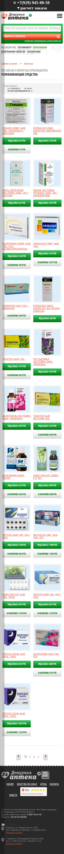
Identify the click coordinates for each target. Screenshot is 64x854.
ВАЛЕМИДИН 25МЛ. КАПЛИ (13, 477)
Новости (13, 795)
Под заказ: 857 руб (47, 604)
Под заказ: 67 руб (16, 141)
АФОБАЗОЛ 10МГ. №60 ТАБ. (46, 245)
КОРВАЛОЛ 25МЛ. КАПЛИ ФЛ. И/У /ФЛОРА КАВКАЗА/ (46, 308)
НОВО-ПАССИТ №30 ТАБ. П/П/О (13, 596)
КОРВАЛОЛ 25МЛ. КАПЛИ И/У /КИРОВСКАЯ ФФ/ (47, 131)
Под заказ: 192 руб (47, 203)
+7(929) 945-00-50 (33, 2)
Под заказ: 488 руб (47, 664)
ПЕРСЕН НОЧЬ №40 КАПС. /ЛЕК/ (13, 715)
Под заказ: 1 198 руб (47, 545)
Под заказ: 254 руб (17, 256)
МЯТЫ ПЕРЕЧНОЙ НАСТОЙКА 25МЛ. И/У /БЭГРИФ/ (15, 193)
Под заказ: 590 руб (47, 485)
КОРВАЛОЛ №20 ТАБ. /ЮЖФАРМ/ (15, 307)
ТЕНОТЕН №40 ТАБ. (13, 359)
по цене (28, 88)
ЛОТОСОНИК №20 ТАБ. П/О (46, 655)
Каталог (10, 784)
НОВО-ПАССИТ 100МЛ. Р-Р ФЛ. (46, 477)
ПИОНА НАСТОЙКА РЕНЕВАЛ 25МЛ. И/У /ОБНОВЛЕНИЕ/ (45, 193)
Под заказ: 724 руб (47, 426)
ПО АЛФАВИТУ (24, 47)
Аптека (43, 784)
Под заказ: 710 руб (17, 545)
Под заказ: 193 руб (47, 372)
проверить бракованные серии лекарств (43, 41)
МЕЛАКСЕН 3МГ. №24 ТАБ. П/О (45, 536)
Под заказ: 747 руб (47, 253)
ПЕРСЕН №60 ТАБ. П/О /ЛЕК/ (47, 596)
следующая (45, 756)
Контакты (54, 784)
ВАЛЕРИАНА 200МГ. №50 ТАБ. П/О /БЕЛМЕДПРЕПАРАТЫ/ (16, 246)
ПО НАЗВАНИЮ (40, 47)
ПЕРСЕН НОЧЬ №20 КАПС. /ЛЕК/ (13, 655)
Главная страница (9, 63)
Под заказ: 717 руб (17, 366)
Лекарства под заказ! (27, 784)
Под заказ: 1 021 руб (16, 723)
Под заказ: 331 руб (17, 485)
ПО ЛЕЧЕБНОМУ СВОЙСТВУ (13, 52)
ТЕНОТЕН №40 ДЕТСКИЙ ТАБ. (41, 417)
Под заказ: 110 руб (47, 141)
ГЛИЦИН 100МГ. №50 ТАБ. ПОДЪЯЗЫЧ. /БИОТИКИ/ (13, 131)
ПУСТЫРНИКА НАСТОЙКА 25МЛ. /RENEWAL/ (43, 362)
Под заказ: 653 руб (17, 664)
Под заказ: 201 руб (17, 426)
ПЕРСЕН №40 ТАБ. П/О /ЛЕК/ (16, 536)
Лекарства (28, 63)
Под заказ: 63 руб (16, 203)
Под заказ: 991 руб (17, 604)
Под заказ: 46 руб (47, 318)
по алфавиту (13, 88)
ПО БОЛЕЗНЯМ (34, 52)
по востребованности (18, 91)
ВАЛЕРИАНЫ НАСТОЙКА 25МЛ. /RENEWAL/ (16, 417)
